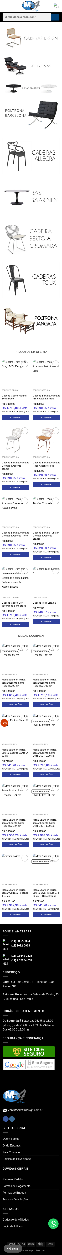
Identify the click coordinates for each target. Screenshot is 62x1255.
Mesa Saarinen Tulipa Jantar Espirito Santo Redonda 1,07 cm (44, 682)
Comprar (15, 417)
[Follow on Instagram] (12, 1119)
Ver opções (15, 705)
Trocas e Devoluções (15, 1199)
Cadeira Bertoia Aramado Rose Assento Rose (46, 464)
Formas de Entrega (14, 1192)
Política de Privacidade (17, 1158)
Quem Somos (11, 1138)
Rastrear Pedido (13, 1179)
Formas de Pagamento (16, 1186)
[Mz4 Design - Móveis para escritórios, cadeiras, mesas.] (31, 6)
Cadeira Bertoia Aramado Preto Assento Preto (46, 397)
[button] (5, 6)
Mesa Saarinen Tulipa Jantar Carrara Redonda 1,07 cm (15, 893)
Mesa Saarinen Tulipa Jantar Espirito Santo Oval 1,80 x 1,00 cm (44, 823)
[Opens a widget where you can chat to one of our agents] (12, 1249)
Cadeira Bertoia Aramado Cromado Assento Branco (15, 465)
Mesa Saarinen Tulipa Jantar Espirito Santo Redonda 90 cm (13, 682)
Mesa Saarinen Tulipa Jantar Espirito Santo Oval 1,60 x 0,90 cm (44, 752)
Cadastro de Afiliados (16, 1219)
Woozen (40, 1250)
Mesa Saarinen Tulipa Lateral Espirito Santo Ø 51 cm (15, 752)
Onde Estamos (12, 1145)
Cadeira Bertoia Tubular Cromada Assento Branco (46, 535)
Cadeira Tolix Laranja (44, 603)
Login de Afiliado (13, 1226)
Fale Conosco (11, 1152)
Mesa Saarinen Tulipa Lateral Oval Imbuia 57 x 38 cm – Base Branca (46, 893)
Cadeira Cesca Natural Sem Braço (14, 397)
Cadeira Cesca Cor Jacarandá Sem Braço (14, 604)
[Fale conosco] (53, 1223)
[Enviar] (55, 17)
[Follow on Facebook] (6, 1119)
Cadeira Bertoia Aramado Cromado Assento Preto (15, 534)
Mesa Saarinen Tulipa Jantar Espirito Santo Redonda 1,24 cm (13, 823)
